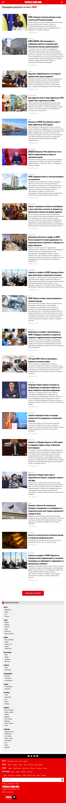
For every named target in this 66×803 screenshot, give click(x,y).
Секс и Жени (8, 736)
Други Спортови (9, 633)
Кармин (6, 708)
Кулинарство (8, 649)
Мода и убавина (9, 640)
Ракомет (7, 627)
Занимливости (8, 680)
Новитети (7, 676)
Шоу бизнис (8, 652)
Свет (6, 614)
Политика (7, 704)
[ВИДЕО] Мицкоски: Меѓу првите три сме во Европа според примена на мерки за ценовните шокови (44, 154)
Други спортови (38, 765)
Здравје (7, 646)
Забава (6, 684)
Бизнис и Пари (9, 738)
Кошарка (7, 625)
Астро (6, 725)
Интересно (7, 689)
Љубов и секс (8, 644)
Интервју (7, 693)
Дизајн (6, 642)
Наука (6, 668)
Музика (7, 657)
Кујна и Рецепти (9, 723)
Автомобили (8, 674)
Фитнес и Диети (9, 712)
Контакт (17, 784)
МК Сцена (7, 661)
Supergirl (7, 747)
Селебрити (7, 659)
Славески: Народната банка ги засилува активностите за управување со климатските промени (45, 418)
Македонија (8, 610)
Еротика (29, 775)
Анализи (7, 616)
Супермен (7, 729)
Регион (6, 612)
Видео (38, 775)
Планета (6, 665)
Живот (6, 637)
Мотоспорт (8, 631)
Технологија (8, 670)
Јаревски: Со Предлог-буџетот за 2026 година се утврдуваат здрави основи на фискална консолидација (45, 445)
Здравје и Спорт (9, 732)
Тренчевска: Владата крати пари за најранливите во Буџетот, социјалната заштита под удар (45, 478)
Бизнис (6, 702)
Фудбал (7, 622)
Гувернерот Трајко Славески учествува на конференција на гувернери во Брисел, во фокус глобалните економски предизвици (44, 388)
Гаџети (6, 745)
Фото (34, 775)
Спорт (6, 620)
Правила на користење (7, 792)
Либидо (7, 714)
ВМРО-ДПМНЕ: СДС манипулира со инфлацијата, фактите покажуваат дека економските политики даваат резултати (43, 44)
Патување (32, 768)
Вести (5, 607)
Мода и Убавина (9, 710)
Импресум (4, 784)
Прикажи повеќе (33, 593)
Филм (6, 655)
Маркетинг (11, 784)
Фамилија (7, 721)
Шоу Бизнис (8, 697)
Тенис (6, 629)
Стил (6, 699)
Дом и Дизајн (8, 719)
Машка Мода (8, 734)
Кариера (7, 717)
